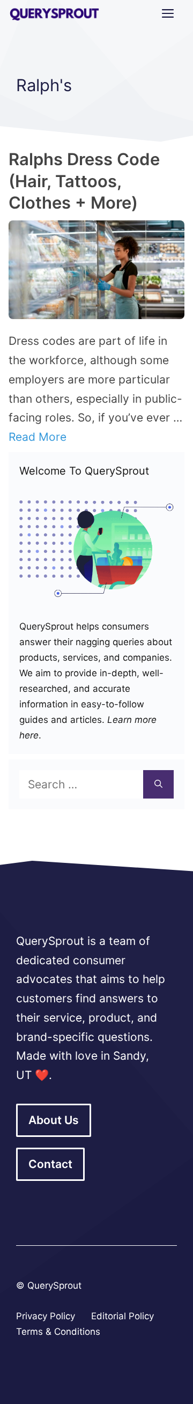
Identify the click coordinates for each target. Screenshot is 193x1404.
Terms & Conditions (58, 1331)
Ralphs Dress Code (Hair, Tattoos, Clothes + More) (84, 180)
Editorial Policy (122, 1316)
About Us (53, 1120)
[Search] (158, 784)
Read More (37, 437)
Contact (50, 1164)
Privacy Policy (45, 1316)
